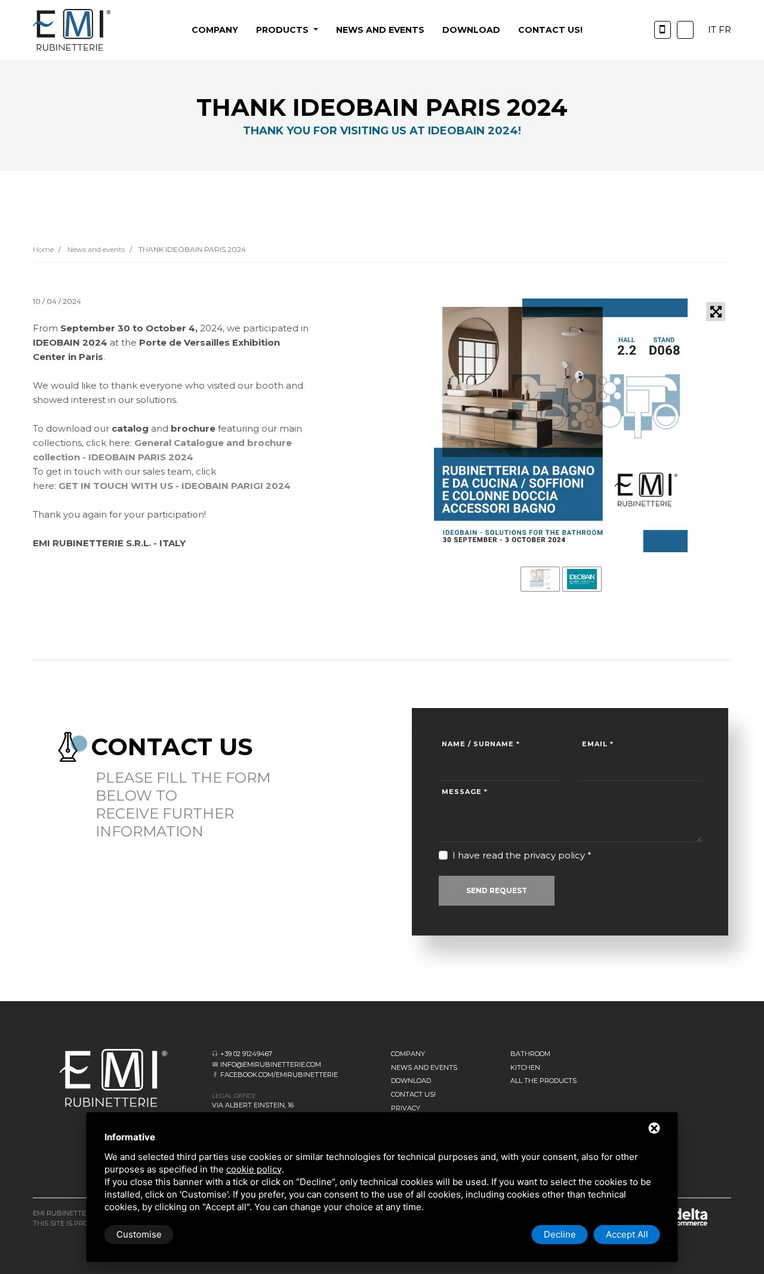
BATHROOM (530, 1054)
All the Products (543, 1080)
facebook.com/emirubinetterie (279, 1074)
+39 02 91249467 (246, 1054)
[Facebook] (215, 1074)
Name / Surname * (481, 744)
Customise (139, 1234)
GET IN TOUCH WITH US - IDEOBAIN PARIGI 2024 (174, 485)
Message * (465, 791)
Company (215, 29)
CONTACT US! (550, 29)
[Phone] (662, 30)
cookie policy (254, 1169)
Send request (496, 890)
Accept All (627, 1234)
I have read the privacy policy (518, 855)
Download (471, 29)
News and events (380, 29)
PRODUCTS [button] (283, 29)
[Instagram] (685, 30)
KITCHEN (525, 1067)
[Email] (215, 1064)
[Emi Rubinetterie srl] (71, 30)
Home (43, 249)
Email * (598, 744)
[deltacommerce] (680, 1216)
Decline (560, 1234)
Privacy (405, 1108)
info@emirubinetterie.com (270, 1064)
